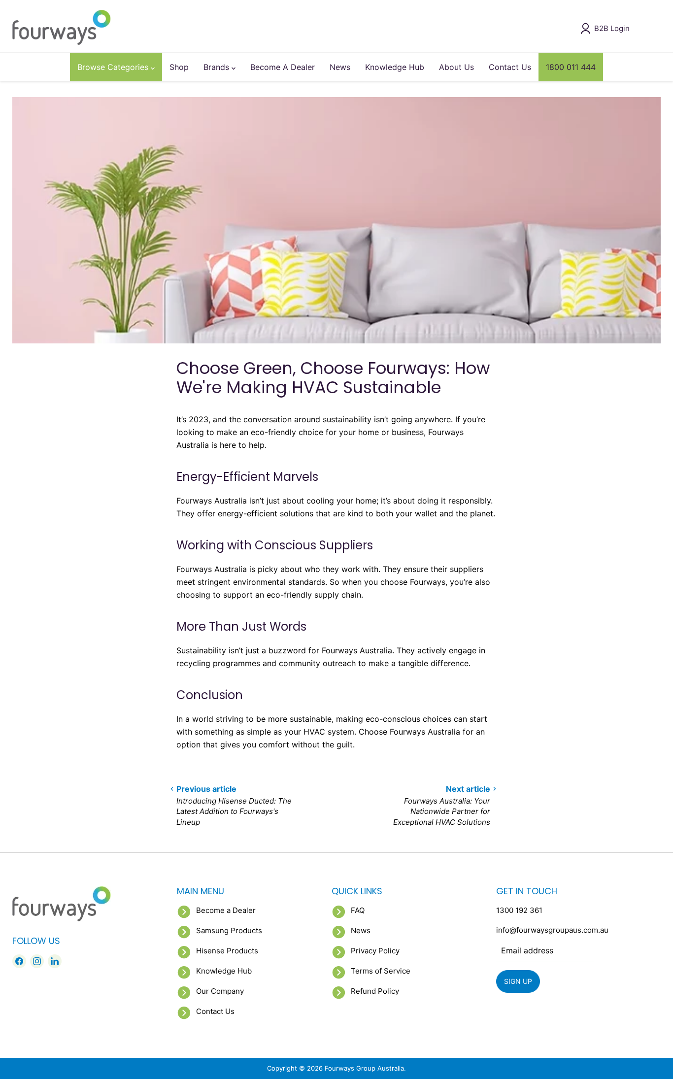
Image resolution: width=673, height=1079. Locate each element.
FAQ (358, 910)
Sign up (518, 981)
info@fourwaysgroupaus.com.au (552, 930)
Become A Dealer (282, 67)
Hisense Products (227, 950)
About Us (456, 67)
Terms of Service (380, 971)
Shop (179, 67)
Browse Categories (114, 67)
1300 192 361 (519, 910)
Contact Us (510, 67)
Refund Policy (375, 991)
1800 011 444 (571, 67)
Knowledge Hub (394, 67)
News (340, 67)
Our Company (220, 991)
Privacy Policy (375, 950)
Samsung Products (229, 930)
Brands (217, 67)
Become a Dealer (226, 910)
